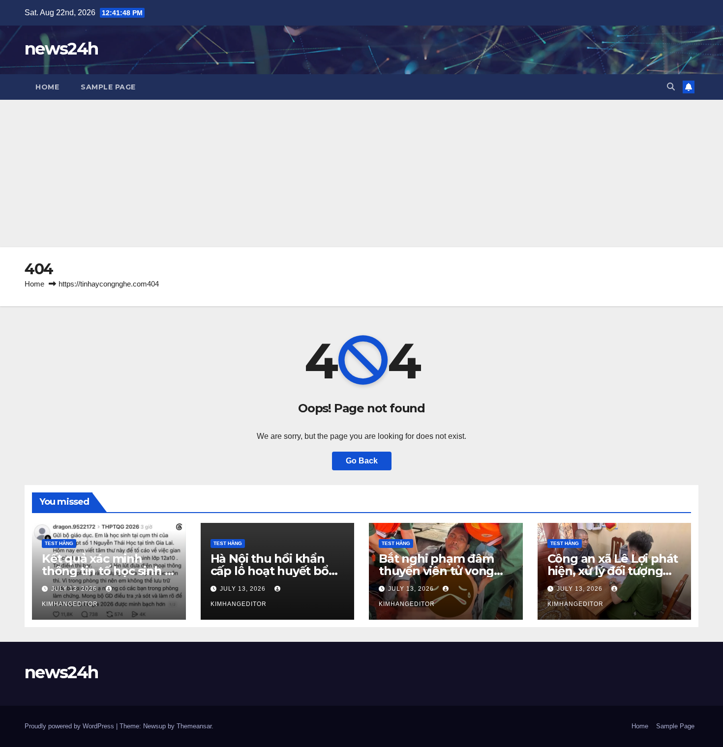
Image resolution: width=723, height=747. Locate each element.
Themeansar (194, 726)
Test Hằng (59, 543)
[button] (671, 87)
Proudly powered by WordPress (70, 726)
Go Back (362, 461)
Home (47, 87)
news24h (61, 48)
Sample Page (108, 87)
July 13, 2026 (75, 588)
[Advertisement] (361, 173)
